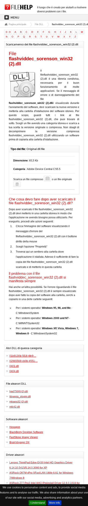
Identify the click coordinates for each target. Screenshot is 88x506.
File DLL (39, 24)
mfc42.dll (14, 406)
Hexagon (14, 427)
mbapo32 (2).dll (18, 401)
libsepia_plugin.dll (20, 396)
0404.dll (14, 371)
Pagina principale (17, 24)
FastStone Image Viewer (23, 437)
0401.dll (14, 366)
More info (54, 502)
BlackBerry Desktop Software (26, 432)
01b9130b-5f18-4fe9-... (22, 355)
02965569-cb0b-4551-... (23, 360)
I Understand (37, 502)
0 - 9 (8, 32)
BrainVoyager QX (19, 442)
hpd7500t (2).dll (18, 391)
